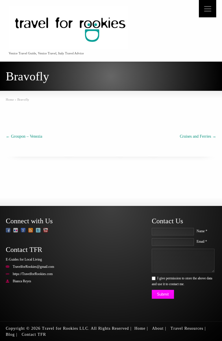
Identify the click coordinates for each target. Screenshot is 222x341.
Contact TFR (34, 334)
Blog (10, 334)
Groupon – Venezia (24, 136)
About (158, 328)
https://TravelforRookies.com (33, 274)
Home (139, 328)
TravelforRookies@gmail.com (33, 267)
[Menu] (207, 8)
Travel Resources (187, 328)
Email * (202, 241)
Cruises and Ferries (198, 136)
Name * (202, 231)
